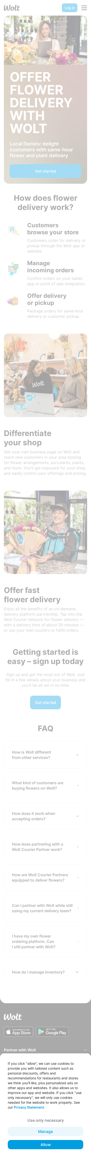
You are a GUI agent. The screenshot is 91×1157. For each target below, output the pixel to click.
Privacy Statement (29, 1107)
